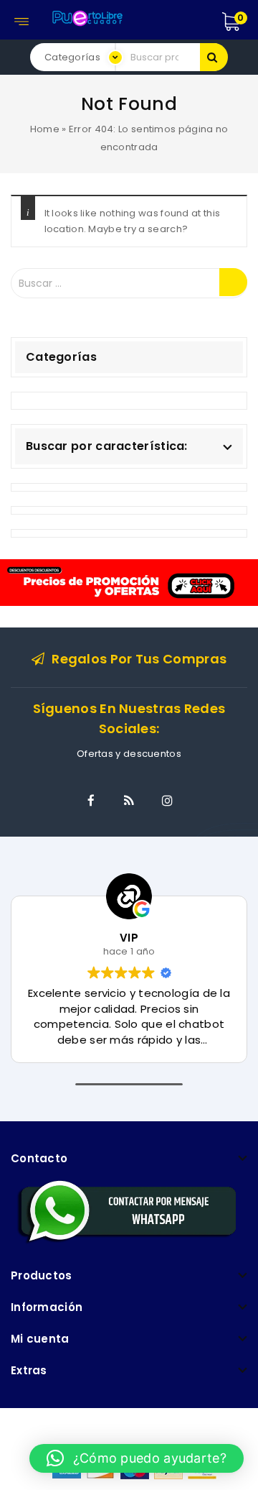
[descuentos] (129, 582)
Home (44, 129)
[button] (136, 1458)
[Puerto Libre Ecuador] (87, 16)
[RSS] (129, 800)
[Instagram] (167, 800)
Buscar (214, 57)
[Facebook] (91, 800)
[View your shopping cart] (246, 21)
